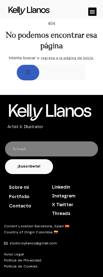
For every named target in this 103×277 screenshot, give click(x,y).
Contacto (20, 206)
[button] (92, 12)
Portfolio (19, 197)
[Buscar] (28, 72)
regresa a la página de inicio (67, 58)
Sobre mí (19, 187)
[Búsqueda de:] (51, 72)
